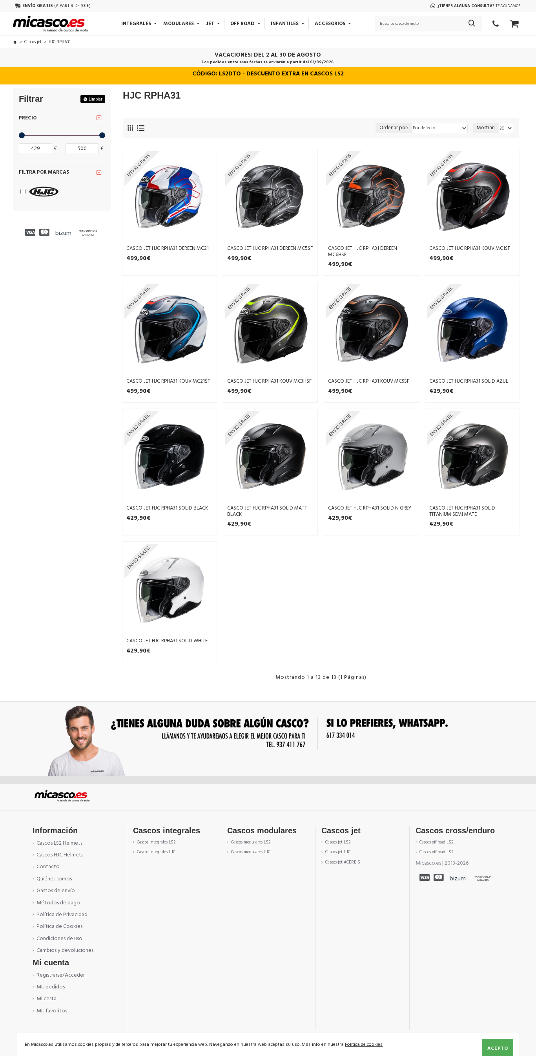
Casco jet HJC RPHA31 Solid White (167, 641)
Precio (27, 117)
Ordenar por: (393, 127)
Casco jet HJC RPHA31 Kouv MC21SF (168, 381)
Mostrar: (486, 127)
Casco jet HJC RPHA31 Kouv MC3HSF (269, 381)
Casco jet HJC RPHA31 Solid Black (167, 508)
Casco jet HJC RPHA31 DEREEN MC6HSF (362, 252)
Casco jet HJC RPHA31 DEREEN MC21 (167, 249)
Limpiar (95, 99)
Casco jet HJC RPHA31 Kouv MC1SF (469, 249)
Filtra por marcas (44, 172)
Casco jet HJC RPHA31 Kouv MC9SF (368, 381)
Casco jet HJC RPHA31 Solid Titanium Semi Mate (462, 511)
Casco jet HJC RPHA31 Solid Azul (468, 381)
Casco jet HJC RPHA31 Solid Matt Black (267, 511)
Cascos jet (33, 42)
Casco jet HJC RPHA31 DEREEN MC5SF (270, 249)
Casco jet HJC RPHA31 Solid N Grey (369, 508)
